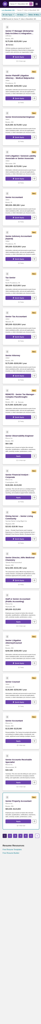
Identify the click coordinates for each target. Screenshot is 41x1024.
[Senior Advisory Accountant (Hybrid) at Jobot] (21, 247)
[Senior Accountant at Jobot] (21, 207)
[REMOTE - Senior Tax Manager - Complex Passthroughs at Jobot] (21, 405)
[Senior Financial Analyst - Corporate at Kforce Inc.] (21, 486)
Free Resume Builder (11, 853)
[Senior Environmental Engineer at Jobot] (21, 127)
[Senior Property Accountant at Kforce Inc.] (21, 811)
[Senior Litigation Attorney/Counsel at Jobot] (21, 651)
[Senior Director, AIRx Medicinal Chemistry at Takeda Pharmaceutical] (21, 568)
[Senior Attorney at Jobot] (21, 365)
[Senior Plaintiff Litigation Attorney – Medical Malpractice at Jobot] (21, 86)
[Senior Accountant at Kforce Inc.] (21, 731)
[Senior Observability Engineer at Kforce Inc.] (21, 446)
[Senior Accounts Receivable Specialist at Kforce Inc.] (21, 770)
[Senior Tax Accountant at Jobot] (21, 326)
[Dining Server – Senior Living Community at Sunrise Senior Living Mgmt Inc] (21, 527)
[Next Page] (37, 836)
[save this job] (34, 57)
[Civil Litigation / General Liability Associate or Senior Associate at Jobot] (21, 167)
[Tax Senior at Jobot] (21, 287)
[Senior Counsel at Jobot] (21, 692)
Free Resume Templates (12, 849)
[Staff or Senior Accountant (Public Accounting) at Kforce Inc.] (21, 610)
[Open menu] (36, 4)
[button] (18, 57)
